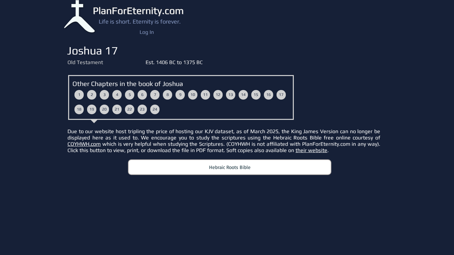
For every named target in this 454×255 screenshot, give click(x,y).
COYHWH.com (84, 144)
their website (311, 150)
